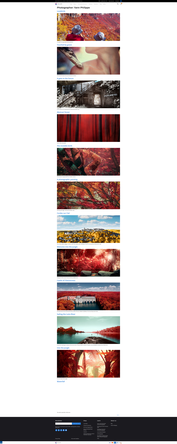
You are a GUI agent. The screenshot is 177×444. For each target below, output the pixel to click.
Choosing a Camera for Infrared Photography (101, 430)
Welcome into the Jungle (67, 247)
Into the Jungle (63, 348)
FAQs (98, 438)
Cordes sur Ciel (63, 213)
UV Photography (100, 433)
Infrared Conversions (87, 425)
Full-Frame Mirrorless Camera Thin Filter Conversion (89, 434)
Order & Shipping (114, 425)
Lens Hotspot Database (101, 432)
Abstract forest (63, 112)
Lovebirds (61, 11)
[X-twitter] (61, 430)
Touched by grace (64, 45)
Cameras (85, 431)
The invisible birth (64, 146)
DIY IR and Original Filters (88, 427)
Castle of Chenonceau (66, 280)
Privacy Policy (57, 438)
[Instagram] (59, 430)
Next (118, 415)
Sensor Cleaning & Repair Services (88, 430)
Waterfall (61, 381)
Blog (111, 423)
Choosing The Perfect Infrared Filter (102, 427)
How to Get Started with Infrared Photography (101, 424)
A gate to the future (65, 78)
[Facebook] (64, 430)
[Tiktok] (56, 430)
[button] (1, 442)
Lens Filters (86, 423)
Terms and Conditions (75, 438)
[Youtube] (66, 430)
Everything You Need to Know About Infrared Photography (102, 436)
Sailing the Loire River (66, 314)
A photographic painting (67, 179)
